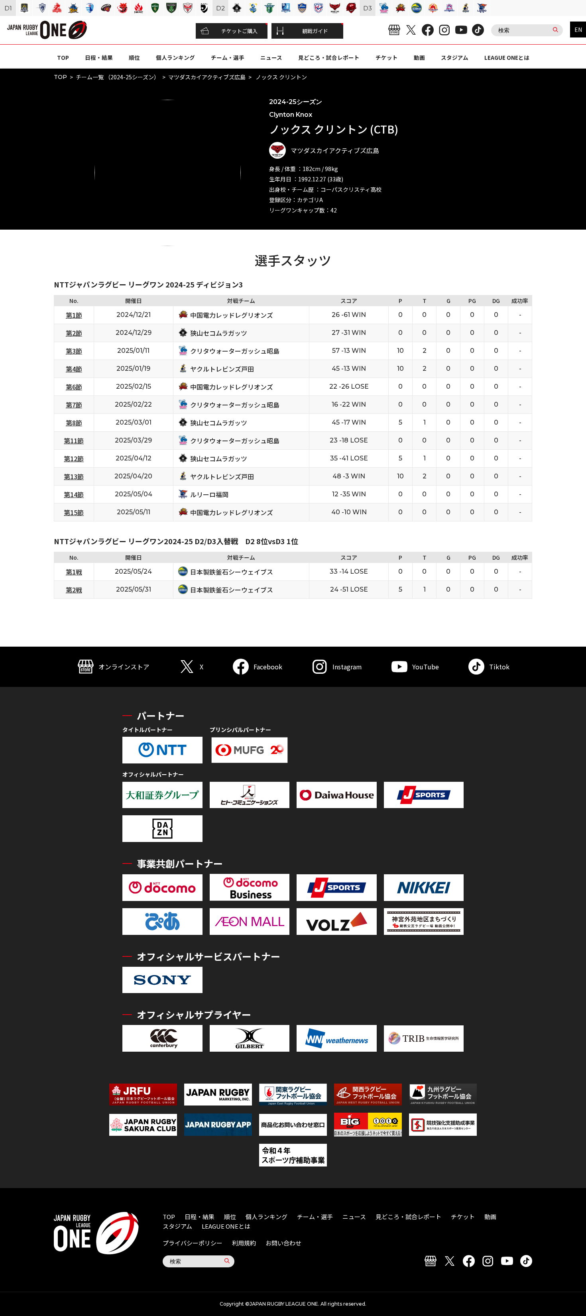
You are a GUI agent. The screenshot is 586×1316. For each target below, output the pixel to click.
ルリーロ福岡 (209, 494)
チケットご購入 (239, 31)
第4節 (74, 369)
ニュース (271, 57)
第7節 (74, 404)
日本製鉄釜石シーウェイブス (231, 571)
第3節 (74, 351)
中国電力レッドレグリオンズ (231, 315)
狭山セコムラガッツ (218, 333)
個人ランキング (175, 57)
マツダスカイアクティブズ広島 (207, 77)
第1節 (74, 315)
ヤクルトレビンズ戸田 (222, 369)
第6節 (74, 386)
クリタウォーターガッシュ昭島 (234, 351)
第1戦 (74, 571)
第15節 (74, 512)
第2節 (74, 333)
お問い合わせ (283, 1243)
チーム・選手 (227, 57)
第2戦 (74, 589)
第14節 (74, 494)
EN (578, 29)
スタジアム (454, 57)
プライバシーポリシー (192, 1243)
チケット (387, 57)
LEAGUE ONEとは (506, 57)
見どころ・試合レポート (329, 57)
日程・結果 (99, 57)
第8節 (74, 422)
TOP (63, 57)
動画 (419, 57)
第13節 (74, 476)
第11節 (74, 440)
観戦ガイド (315, 31)
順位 (134, 57)
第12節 (74, 458)
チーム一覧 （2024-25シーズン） (117, 77)
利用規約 (244, 1243)
